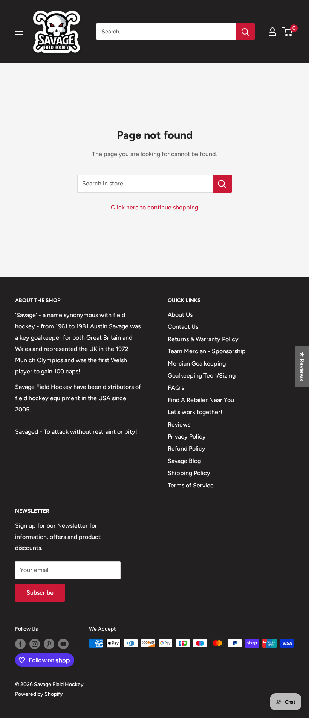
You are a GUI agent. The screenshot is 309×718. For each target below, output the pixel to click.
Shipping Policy (189, 473)
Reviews (179, 424)
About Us (180, 314)
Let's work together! (195, 412)
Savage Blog (184, 460)
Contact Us (183, 326)
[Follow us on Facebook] (20, 644)
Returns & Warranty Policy (203, 339)
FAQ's (176, 387)
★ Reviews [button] (302, 366)
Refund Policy (186, 448)
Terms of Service (191, 485)
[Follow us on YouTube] (63, 644)
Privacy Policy (187, 436)
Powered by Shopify (39, 694)
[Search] (245, 31)
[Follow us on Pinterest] (49, 644)
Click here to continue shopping (154, 207)
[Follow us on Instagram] (34, 644)
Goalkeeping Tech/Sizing (202, 375)
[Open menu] (19, 32)
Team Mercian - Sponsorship (207, 351)
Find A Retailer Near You (201, 400)
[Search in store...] (222, 184)
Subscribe (40, 592)
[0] (287, 31)
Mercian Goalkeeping (197, 363)
